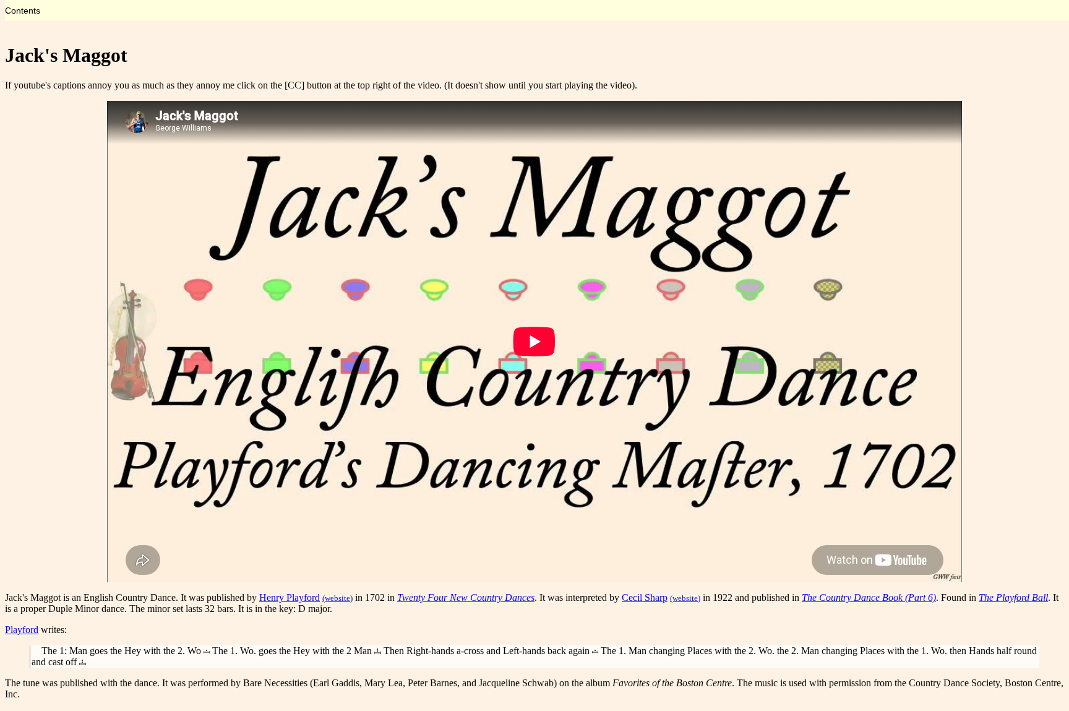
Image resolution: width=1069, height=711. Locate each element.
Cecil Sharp (645, 597)
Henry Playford (289, 597)
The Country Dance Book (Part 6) (869, 597)
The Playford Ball (1013, 597)
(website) (337, 598)
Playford (21, 629)
